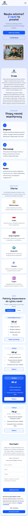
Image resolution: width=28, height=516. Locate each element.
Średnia (19, 310)
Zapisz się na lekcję (14, 32)
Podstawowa (10, 310)
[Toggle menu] (25, 3)
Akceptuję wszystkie (14, 511)
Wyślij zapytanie (14, 490)
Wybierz (14, 369)
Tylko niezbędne (14, 508)
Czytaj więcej (14, 38)
